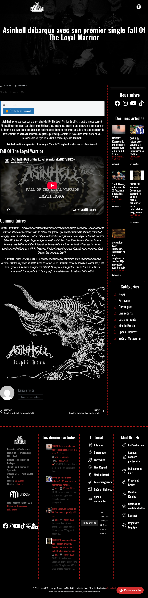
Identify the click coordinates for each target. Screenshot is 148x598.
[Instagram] (125, 103)
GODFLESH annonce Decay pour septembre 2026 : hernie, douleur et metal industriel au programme (136, 198)
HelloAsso (18, 484)
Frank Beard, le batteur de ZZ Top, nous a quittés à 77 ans (118, 190)
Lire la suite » (116, 164)
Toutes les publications (30, 397)
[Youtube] (133, 103)
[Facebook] (117, 103)
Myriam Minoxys (62, 457)
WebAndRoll (111, 588)
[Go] (139, 7)
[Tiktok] (22, 526)
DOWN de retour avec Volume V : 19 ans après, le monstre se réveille (137, 146)
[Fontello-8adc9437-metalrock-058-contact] (28, 526)
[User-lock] (34, 526)
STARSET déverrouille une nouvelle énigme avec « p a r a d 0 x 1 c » (118, 146)
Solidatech (19, 480)
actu (57, 488)
